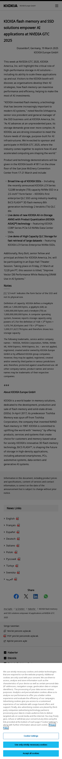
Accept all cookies (31, 753)
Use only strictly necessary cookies (31, 744)
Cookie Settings (31, 735)
